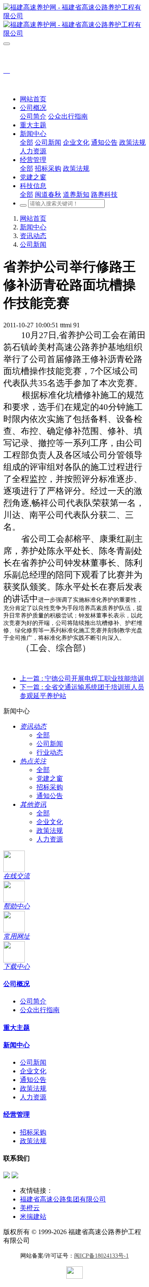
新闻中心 (33, 227)
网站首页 (33, 98)
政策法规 (49, 830)
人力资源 (49, 839)
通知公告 (49, 795)
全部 (26, 142)
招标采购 (49, 787)
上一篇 (82, 678)
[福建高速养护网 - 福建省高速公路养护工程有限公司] (74, 20)
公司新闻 (33, 244)
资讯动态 (33, 235)
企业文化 (49, 821)
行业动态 (49, 752)
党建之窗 (49, 778)
